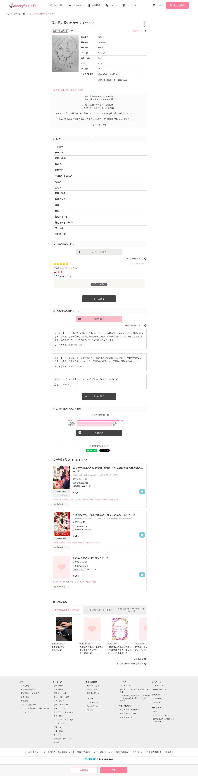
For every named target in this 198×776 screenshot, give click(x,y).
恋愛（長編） (59, 689)
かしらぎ (58, 345)
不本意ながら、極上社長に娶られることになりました (102, 514)
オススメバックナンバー (129, 717)
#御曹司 (65, 500)
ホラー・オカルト (61, 723)
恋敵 (57, 205)
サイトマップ (40, 752)
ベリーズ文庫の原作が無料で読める (35, 708)
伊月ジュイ (78, 479)
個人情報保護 (156, 752)
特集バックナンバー (128, 713)
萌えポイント (61, 216)
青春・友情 (58, 716)
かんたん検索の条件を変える (130, 663)
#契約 (110, 500)
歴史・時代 (58, 727)
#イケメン (97, 543)
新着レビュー (26, 697)
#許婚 (55, 543)
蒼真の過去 (60, 193)
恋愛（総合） (59, 686)
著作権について (106, 752)
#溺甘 (72, 500)
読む (114, 770)
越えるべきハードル (64, 222)
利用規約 (51, 752)
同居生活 (59, 170)
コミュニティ (26, 712)
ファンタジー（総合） (62, 697)
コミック (113, 5)
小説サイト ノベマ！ (161, 715)
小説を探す (59, 5)
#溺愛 (74, 543)
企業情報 (167, 752)
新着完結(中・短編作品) (30, 693)
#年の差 (85, 500)
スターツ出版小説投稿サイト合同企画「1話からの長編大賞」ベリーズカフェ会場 (135, 698)
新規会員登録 (177, 5)
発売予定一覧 (92, 689)
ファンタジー (59, 701)
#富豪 (116, 500)
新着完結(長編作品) (28, 689)
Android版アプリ (159, 689)
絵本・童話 (58, 731)
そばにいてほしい (63, 176)
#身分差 (98, 500)
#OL (67, 582)
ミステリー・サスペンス (63, 712)
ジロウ (60, 147)
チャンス (59, 152)
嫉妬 (57, 211)
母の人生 (59, 228)
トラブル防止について (139, 752)
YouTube (156, 702)
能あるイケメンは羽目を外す (89, 558)
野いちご (156, 711)
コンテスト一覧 (126, 686)
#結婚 (78, 500)
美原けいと (137, 31)
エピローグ (60, 234)
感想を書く (99, 319)
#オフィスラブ (59, 582)
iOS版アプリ (158, 686)
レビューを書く (99, 252)
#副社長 (56, 90)
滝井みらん (78, 562)
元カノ (58, 181)
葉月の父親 (60, 199)
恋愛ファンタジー (61, 705)
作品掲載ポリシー (65, 752)
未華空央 (77, 522)
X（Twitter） (158, 699)
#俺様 (105, 500)
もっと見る (99, 299)
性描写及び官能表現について (86, 752)
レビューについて (135, 258)
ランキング (78, 5)
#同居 (80, 90)
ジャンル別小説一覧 (29, 705)
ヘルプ (29, 752)
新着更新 (24, 701)
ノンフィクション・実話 (63, 720)
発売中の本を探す (94, 686)
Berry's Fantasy (93, 706)
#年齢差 (81, 543)
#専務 (93, 582)
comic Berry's (92, 702)
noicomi (90, 710)
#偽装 (91, 500)
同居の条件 (60, 158)
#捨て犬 (73, 90)
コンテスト (132, 5)
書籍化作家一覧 (93, 693)
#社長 (69, 543)
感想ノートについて (134, 325)
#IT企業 (64, 90)
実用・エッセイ (60, 708)
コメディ (57, 735)
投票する (99, 433)
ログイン (160, 5)
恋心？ (58, 187)
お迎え (58, 164)
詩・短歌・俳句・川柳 (62, 739)
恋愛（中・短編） (61, 693)
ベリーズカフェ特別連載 (129, 710)
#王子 (82, 582)
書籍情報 (96, 5)
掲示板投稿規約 (121, 752)
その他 (56, 742)
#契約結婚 (57, 500)
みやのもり (67, 268)
